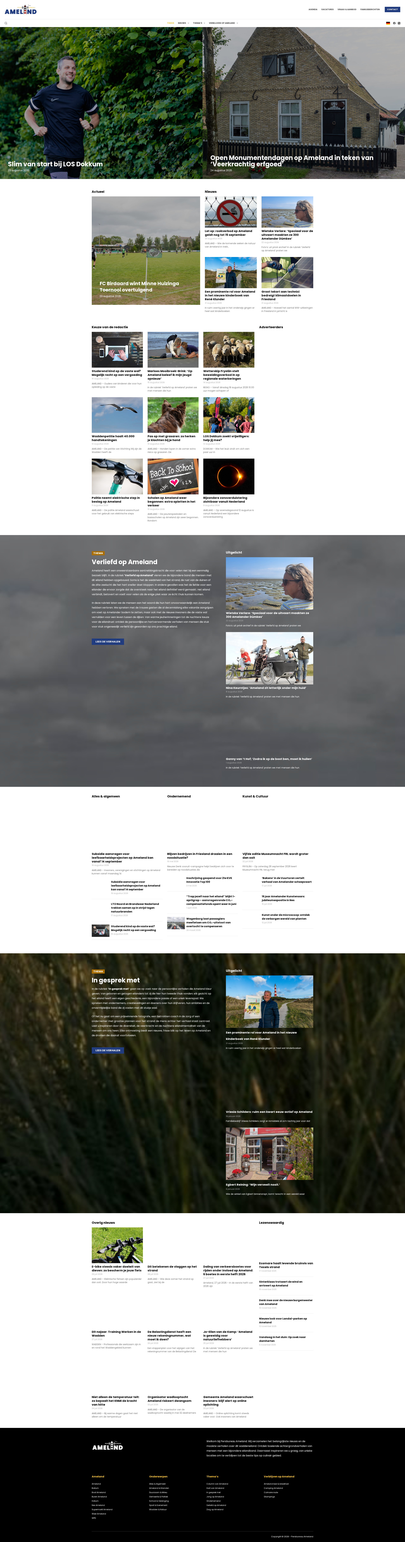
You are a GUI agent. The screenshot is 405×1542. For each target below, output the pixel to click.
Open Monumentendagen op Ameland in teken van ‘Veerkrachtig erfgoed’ (292, 161)
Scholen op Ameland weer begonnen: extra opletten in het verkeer (171, 501)
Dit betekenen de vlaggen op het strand (172, 1268)
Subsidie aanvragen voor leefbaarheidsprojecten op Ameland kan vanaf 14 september (122, 857)
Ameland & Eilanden (159, 1488)
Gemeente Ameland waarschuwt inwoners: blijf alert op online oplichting (228, 1401)
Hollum (95, 1501)
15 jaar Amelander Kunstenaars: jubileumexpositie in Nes (283, 898)
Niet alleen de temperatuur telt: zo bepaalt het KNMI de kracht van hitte (115, 1401)
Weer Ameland (99, 1513)
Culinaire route (271, 1492)
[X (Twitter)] (399, 23)
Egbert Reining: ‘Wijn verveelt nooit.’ (253, 1185)
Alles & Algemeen (157, 1483)
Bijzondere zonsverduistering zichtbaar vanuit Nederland (225, 500)
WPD (94, 1518)
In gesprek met (213, 1492)
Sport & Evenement (158, 1505)
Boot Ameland (99, 1492)
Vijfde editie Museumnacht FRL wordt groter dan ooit (275, 856)
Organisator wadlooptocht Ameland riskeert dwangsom (169, 1399)
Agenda (313, 9)
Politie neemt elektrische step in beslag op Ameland (116, 500)
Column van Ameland (217, 1483)
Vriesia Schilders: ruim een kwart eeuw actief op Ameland (269, 1112)
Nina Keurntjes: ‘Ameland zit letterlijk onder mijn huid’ (266, 688)
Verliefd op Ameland (216, 1505)
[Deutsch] (388, 23)
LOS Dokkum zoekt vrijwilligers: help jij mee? (226, 438)
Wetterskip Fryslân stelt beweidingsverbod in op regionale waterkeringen (222, 375)
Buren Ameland (99, 1496)
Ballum (95, 1488)
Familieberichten (370, 9)
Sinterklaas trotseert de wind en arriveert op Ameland (280, 1283)
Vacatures (327, 9)
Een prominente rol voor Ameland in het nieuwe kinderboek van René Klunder (230, 295)
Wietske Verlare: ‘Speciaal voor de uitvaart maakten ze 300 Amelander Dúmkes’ (287, 235)
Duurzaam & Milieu (158, 1492)
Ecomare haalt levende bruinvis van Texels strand (286, 1265)
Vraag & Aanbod (347, 9)
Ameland (96, 1483)
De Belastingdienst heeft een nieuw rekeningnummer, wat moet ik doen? (169, 1335)
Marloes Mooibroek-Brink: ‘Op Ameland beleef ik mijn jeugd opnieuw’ (170, 375)
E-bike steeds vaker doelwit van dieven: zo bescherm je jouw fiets (116, 1268)
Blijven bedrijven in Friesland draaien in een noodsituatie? (199, 856)
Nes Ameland (98, 1505)
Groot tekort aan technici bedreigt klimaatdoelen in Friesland (281, 295)
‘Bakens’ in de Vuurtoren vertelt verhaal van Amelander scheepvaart (287, 880)
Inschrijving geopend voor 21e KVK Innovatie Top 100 (209, 880)
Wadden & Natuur (158, 1509)
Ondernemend (213, 1501)
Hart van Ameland (215, 1488)
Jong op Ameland (215, 1496)
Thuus (170, 23)
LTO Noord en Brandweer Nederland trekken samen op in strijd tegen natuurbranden (135, 907)
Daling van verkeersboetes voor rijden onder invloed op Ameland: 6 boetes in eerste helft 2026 (228, 1270)
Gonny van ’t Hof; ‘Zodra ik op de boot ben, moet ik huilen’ (269, 759)
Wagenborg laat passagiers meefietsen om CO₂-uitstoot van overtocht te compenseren (208, 922)
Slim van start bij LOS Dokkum (55, 164)
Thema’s (197, 23)
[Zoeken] (6, 23)
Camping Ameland (273, 1488)
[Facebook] (394, 23)
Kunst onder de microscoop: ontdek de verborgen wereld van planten (286, 917)
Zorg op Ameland (214, 1509)
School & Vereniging (159, 1501)
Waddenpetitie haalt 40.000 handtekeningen (113, 438)
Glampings (269, 1496)
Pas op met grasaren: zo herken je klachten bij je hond (171, 438)
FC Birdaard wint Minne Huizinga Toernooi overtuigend (139, 286)
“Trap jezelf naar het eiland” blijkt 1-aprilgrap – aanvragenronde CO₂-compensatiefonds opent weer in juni (211, 900)
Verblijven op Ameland (222, 23)
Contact (392, 9)
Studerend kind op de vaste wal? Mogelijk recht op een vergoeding (117, 373)
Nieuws (182, 23)
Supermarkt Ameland (102, 1509)
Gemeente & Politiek (158, 1496)
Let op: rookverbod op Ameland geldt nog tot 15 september (228, 233)
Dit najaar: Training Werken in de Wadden (116, 1334)
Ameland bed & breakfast (276, 1483)
